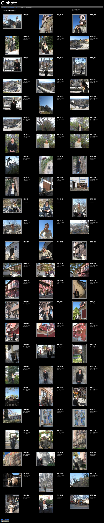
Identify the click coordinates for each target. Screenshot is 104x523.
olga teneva (11, 7)
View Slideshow (5, 519)
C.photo (4, 7)
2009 (17, 7)
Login (100, 7)
